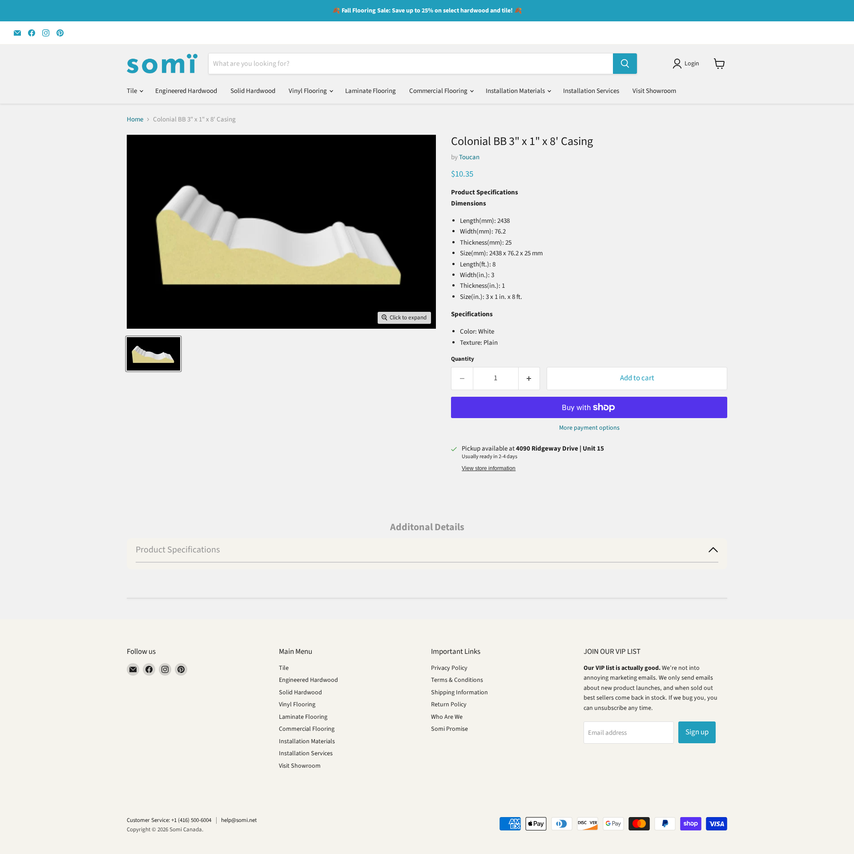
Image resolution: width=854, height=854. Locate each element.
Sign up (697, 732)
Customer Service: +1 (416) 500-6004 (169, 820)
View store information (489, 468)
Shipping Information (459, 692)
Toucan (469, 157)
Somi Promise (449, 729)
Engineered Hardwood (186, 91)
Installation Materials (516, 91)
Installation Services (591, 91)
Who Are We (447, 717)
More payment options (589, 427)
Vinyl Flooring (308, 91)
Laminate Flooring (370, 91)
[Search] (625, 63)
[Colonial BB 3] (153, 353)
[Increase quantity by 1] (529, 378)
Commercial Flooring (439, 91)
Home (135, 119)
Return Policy (449, 704)
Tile (132, 91)
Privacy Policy (449, 668)
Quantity (462, 359)
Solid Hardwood (252, 91)
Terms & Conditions (457, 680)
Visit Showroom (654, 91)
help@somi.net (239, 820)
